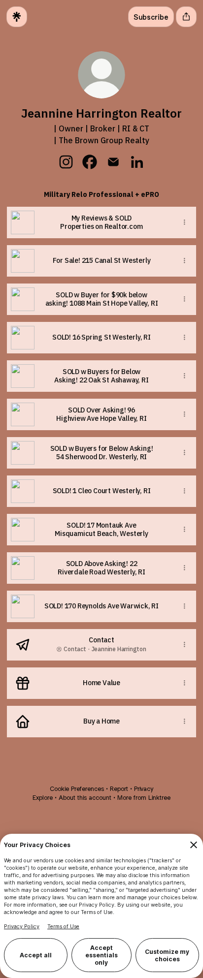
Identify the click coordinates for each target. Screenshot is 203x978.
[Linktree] (17, 17)
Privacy (143, 789)
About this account (85, 797)
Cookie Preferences (77, 789)
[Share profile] (186, 17)
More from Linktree (143, 797)
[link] (66, 162)
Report (119, 789)
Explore (43, 797)
